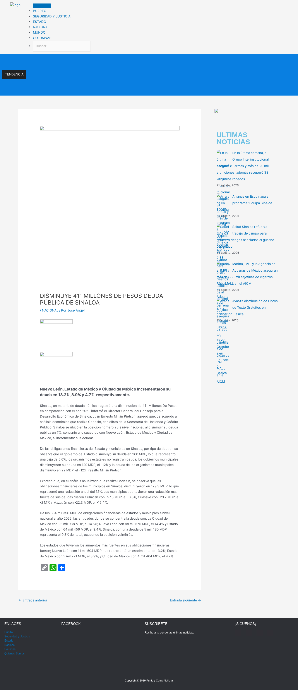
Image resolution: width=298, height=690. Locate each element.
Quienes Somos (14, 653)
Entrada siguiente (185, 600)
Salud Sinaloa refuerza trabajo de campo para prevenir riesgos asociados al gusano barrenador (96, 79)
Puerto (8, 632)
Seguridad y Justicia (17, 636)
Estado (8, 640)
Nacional (9, 645)
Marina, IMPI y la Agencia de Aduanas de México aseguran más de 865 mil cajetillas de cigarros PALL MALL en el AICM (114, 89)
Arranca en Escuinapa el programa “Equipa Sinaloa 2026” (69, 70)
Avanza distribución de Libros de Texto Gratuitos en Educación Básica (247, 307)
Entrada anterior (33, 600)
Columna (9, 649)
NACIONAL (50, 310)
